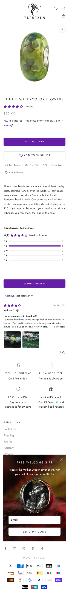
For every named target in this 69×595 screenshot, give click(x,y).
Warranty (9, 448)
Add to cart (34, 141)
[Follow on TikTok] (42, 549)
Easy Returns (18, 397)
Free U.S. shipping (18, 373)
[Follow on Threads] (23, 549)
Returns (8, 442)
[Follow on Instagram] (14, 549)
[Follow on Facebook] (5, 549)
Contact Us (10, 429)
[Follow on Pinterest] (33, 549)
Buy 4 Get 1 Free (51, 373)
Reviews (8, 454)
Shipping (9, 435)
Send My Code (34, 531)
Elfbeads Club (51, 397)
